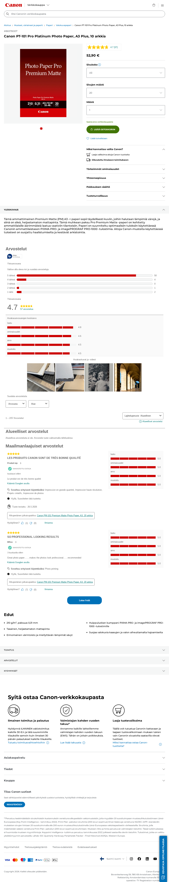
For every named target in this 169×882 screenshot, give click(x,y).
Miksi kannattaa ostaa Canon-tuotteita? (130, 744)
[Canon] (13, 5)
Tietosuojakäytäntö (36, 847)
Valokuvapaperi (63, 25)
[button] (41, 129)
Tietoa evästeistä (62, 847)
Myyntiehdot (11, 847)
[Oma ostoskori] (154, 5)
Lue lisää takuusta (70, 742)
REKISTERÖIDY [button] (14, 804)
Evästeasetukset (87, 847)
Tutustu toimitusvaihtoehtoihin (26, 742)
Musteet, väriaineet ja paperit (28, 25)
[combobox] (84, 14)
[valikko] (162, 5)
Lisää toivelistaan (98, 138)
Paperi (49, 25)
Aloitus (7, 25)
